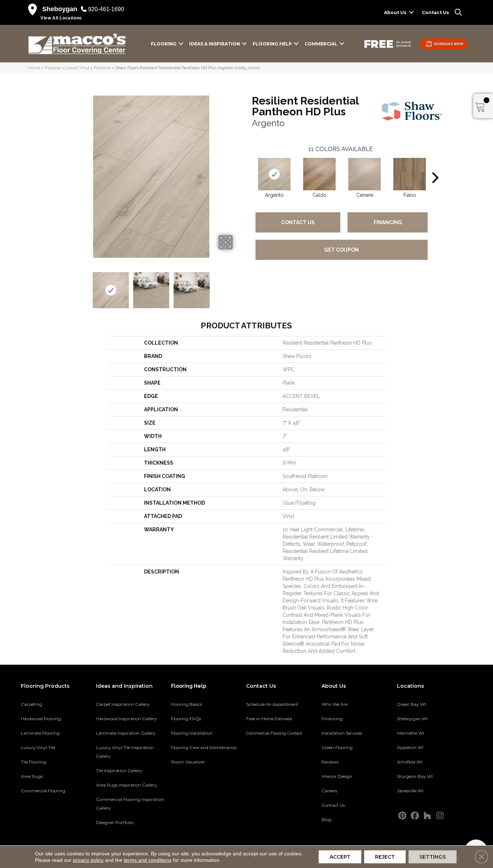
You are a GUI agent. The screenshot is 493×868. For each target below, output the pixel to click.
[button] (411, 12)
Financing (388, 222)
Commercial (321, 43)
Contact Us (435, 12)
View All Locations (61, 18)
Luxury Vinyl (77, 67)
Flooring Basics (186, 704)
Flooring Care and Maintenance (203, 747)
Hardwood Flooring (41, 718)
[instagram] (440, 815)
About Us (395, 12)
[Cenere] (364, 174)
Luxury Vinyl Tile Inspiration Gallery (125, 752)
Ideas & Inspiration (214, 43)
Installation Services (342, 733)
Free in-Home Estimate (269, 718)
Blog (326, 819)
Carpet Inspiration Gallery (123, 704)
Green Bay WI (411, 704)
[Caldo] (319, 174)
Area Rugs (32, 776)
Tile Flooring (33, 762)
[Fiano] (410, 174)
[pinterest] (402, 815)
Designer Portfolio (115, 822)
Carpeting (31, 704)
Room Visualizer (188, 762)
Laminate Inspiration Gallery (126, 733)
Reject (385, 857)
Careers (329, 790)
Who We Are (335, 704)
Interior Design (337, 776)
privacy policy (88, 860)
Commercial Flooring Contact (274, 733)
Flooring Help (272, 43)
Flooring (163, 43)
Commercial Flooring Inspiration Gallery (130, 804)
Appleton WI (410, 747)
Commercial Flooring (43, 790)
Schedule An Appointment (272, 704)
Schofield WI (409, 762)
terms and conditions (147, 860)
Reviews (330, 762)
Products (102, 67)
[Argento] (274, 174)
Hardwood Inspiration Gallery (126, 718)
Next (237, 286)
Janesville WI (410, 790)
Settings (432, 857)
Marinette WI (410, 733)
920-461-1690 (106, 9)
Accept (340, 857)
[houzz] (427, 815)
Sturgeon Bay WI (415, 776)
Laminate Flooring (40, 733)
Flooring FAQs (186, 718)
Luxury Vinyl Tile (38, 747)
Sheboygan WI (412, 718)
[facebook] (415, 815)
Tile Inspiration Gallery (119, 770)
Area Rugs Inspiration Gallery (126, 785)
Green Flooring (337, 747)
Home (34, 67)
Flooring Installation (192, 733)
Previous (65, 286)
